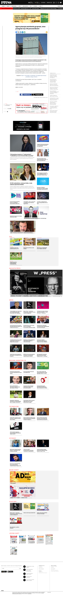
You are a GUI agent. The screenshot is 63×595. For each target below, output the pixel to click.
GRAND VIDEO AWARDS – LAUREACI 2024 (18, 497)
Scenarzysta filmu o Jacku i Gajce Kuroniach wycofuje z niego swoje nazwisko (54, 99)
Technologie (14, 406)
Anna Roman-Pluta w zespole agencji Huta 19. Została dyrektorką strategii (29, 401)
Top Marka (53, 569)
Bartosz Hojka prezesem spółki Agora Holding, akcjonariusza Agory (54, 111)
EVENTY (8, 6)
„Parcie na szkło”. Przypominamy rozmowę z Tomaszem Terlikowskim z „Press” (28, 451)
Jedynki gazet (14, 533)
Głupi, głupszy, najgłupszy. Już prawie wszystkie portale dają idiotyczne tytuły (54, 107)
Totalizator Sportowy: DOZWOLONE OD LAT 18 (14, 248)
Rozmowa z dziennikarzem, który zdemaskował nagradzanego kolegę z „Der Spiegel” (15, 465)
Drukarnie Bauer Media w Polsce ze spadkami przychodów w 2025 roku (15, 202)
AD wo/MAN (53, 568)
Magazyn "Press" (54, 566)
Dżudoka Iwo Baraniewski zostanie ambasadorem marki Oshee (16, 372)
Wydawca (40, 567)
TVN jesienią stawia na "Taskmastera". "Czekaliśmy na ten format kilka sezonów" (22, 155)
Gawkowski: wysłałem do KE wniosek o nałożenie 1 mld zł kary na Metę (15, 418)
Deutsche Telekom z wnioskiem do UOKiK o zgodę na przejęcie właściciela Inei (42, 188)
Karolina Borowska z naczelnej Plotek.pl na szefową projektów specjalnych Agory (53, 80)
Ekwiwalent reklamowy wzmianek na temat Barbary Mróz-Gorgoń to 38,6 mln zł (15, 401)
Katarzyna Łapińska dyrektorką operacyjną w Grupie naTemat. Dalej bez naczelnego (42, 341)
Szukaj (59, 6)
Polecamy (13, 502)
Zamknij (49, 592)
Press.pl (52, 567)
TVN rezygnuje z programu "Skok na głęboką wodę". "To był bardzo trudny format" (42, 174)
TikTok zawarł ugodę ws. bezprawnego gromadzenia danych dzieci (15, 433)
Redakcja (40, 566)
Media (11, 300)
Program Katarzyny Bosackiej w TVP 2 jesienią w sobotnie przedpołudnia (42, 145)
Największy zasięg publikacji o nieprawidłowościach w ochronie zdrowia (29, 340)
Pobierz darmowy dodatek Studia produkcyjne (42, 513)
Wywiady (12, 438)
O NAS (40, 6)
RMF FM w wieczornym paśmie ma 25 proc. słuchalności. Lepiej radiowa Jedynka (29, 355)
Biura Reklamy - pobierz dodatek (14, 528)
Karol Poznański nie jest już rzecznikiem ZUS (28, 372)
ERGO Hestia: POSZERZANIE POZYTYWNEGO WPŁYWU (42, 248)
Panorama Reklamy (54, 570)
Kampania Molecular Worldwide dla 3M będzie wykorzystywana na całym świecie (42, 387)
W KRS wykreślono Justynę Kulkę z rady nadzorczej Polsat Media (21, 183)
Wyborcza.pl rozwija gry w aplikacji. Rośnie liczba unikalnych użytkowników (54, 88)
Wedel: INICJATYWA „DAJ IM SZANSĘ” (28, 248)
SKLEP (20, 6)
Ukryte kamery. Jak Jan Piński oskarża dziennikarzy (21, 232)
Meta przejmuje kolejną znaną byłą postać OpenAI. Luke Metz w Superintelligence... (29, 418)
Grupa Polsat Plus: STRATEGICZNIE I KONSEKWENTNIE (13, 263)
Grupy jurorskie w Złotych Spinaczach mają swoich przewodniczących (28, 386)
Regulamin (41, 571)
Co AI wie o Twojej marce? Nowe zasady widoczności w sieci (42, 202)
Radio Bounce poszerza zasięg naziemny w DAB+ (16, 217)
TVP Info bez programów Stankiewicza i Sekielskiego (35, 218)
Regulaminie (30, 593)
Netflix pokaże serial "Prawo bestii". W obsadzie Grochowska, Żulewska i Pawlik (29, 326)
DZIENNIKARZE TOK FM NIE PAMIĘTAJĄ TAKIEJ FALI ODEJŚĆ (26, 296)
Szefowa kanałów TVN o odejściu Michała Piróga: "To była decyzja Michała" (42, 159)
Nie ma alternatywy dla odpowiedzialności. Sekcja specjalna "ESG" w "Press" (42, 372)
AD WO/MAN (13, 483)
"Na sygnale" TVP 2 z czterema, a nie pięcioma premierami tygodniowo (29, 202)
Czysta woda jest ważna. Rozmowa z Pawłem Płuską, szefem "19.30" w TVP (42, 450)
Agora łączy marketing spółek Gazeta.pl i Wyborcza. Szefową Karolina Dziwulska (53, 103)
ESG (31, 6)
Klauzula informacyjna (43, 572)
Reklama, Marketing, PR (17, 360)
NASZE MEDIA (14, 6)
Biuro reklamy (41, 568)
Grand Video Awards (55, 571)
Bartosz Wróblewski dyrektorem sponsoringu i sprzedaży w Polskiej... (15, 386)
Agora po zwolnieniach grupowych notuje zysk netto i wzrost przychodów (54, 84)
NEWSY (3, 6)
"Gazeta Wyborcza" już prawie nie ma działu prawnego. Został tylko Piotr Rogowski (53, 76)
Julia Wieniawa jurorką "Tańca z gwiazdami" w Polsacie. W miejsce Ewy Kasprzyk (16, 340)
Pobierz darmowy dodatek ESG (29, 512)
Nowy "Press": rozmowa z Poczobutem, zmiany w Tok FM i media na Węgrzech (29, 312)
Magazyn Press (14, 268)
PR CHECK (35, 6)
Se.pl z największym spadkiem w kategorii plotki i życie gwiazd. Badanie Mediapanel (54, 92)
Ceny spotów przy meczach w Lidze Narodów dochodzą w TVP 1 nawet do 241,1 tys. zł (16, 326)
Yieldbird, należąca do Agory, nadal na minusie (54, 96)
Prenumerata (41, 569)
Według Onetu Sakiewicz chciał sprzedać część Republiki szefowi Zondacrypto (43, 326)
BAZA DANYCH (25, 6)
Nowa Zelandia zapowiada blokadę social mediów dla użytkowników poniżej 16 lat (42, 418)
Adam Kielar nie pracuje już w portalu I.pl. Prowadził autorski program (16, 355)
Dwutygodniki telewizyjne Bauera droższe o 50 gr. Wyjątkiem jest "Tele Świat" (42, 355)
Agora (18, 91)
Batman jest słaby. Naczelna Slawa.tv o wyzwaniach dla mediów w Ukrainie (15, 450)
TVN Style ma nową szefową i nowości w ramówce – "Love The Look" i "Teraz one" (42, 312)
